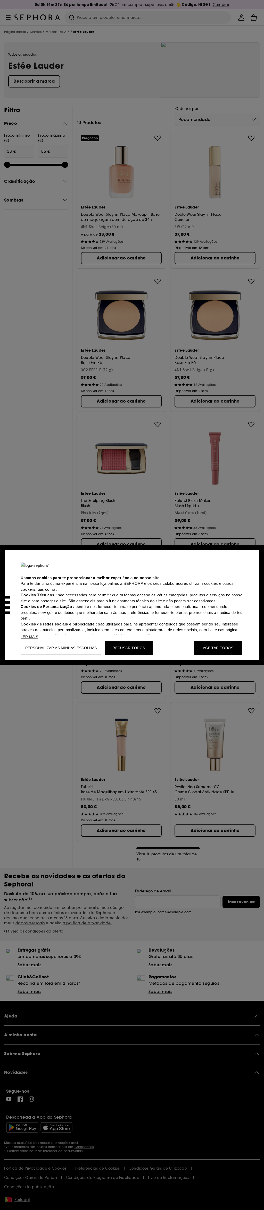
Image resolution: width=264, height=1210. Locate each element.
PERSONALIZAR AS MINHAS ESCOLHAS (61, 648)
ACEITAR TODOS (218, 648)
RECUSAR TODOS (128, 648)
